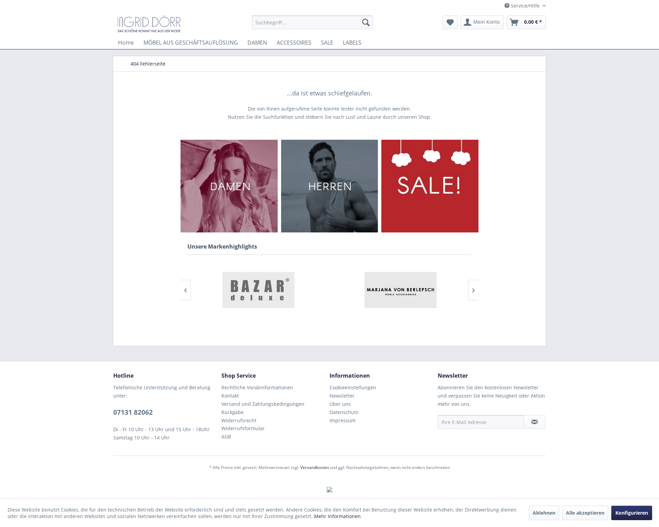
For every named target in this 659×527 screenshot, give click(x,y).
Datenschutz (344, 412)
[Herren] (329, 186)
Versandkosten (314, 467)
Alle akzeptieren (585, 512)
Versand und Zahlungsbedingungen (262, 404)
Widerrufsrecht (238, 420)
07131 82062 (133, 412)
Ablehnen (544, 512)
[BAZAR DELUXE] (258, 290)
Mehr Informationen (337, 516)
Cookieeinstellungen (353, 387)
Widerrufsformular (243, 428)
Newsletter (342, 395)
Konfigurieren (631, 512)
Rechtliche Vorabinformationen (257, 387)
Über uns (340, 404)
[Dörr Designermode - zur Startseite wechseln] (149, 24)
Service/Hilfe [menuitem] (525, 5)
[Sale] (429, 186)
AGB (226, 436)
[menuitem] (312, 22)
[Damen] (229, 186)
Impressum (343, 420)
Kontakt (230, 395)
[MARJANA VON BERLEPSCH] (400, 290)
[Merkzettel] (450, 22)
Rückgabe (232, 412)
